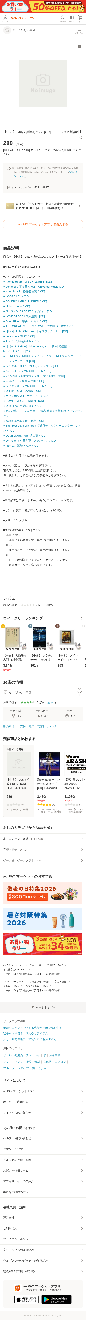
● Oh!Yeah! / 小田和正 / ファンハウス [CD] (30, 440)
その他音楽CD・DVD (14, 969)
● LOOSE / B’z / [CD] (16, 296)
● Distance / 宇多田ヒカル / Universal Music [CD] (34, 286)
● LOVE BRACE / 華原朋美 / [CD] (24, 316)
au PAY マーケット (13, 965)
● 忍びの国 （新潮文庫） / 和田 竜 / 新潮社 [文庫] (34, 376)
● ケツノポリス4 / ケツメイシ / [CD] (25, 395)
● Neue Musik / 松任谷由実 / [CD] (24, 291)
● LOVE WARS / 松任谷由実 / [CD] (24, 435)
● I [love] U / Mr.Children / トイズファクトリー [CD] (35, 331)
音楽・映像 (35, 965)
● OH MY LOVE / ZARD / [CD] (22, 390)
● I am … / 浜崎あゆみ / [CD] (21, 445)
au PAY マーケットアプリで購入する (43, 224)
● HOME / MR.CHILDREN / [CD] (23, 400)
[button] (80, 137)
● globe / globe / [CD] (16, 306)
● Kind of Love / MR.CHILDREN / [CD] (27, 371)
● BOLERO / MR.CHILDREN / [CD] (25, 301)
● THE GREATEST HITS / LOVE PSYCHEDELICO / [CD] (38, 326)
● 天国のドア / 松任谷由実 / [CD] (23, 381)
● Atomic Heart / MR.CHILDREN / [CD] (27, 281)
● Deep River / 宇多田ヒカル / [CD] (25, 321)
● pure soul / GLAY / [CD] (19, 336)
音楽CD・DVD (55, 965)
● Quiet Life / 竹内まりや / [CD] (22, 405)
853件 (51, 702)
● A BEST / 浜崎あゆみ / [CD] (21, 341)
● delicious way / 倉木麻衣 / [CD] (23, 420)
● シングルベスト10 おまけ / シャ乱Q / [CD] (31, 366)
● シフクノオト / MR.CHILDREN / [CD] (27, 386)
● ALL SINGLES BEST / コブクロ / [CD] (28, 311)
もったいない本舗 (39, 981)
